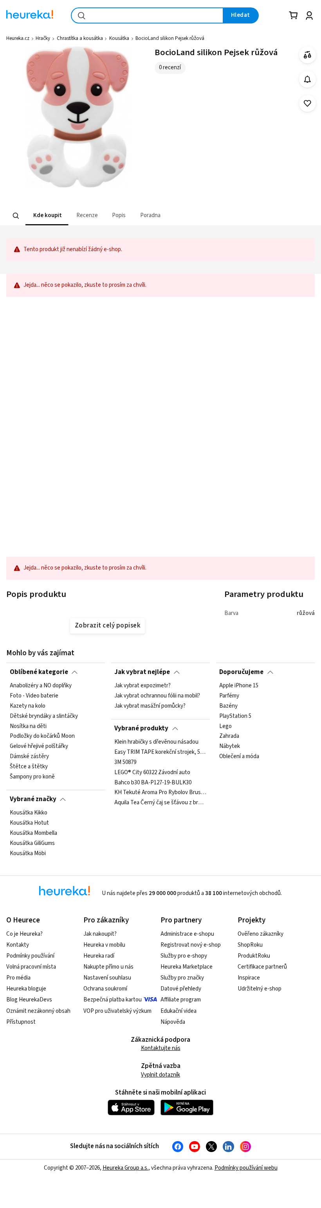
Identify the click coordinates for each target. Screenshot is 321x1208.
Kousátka (119, 38)
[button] (47, 215)
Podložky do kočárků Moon (42, 737)
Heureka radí (98, 956)
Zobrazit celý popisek (108, 625)
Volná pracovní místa (31, 967)
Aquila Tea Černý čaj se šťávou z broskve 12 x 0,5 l (160, 803)
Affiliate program (180, 1000)
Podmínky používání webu (246, 1168)
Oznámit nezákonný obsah (38, 1011)
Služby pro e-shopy (183, 956)
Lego (225, 726)
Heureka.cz (17, 38)
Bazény (228, 706)
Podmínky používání (30, 956)
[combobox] (147, 15)
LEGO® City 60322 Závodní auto (152, 773)
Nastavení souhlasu (107, 978)
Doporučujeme (241, 672)
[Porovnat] (307, 55)
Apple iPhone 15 (238, 686)
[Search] (16, 216)
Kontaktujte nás (160, 1048)
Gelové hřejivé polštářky (39, 747)
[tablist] (112, 215)
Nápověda (172, 1022)
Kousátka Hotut (29, 823)
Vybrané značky (33, 799)
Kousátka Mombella (33, 833)
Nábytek (229, 747)
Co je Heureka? (24, 934)
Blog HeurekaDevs (29, 1000)
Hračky (43, 38)
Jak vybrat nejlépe (142, 672)
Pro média (18, 978)
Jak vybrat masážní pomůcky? (150, 706)
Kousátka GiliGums (32, 843)
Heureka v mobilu (104, 945)
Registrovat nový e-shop (190, 945)
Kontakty (17, 945)
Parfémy (229, 696)
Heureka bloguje (26, 989)
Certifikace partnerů (262, 967)
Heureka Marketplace (186, 967)
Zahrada (229, 737)
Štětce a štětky (29, 767)
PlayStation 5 (235, 716)
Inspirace (249, 978)
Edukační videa (178, 1011)
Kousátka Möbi (28, 853)
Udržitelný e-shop (259, 989)
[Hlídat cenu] (307, 79)
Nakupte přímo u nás (108, 967)
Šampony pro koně (32, 777)
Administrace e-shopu (187, 934)
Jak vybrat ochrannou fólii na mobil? (157, 696)
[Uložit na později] (307, 103)
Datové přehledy (180, 989)
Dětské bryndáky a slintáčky (44, 716)
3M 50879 (125, 762)
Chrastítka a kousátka (80, 38)
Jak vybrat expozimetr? (142, 686)
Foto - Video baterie (34, 696)
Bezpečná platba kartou (112, 1000)
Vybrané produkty (141, 728)
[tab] (47, 215)
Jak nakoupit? (100, 934)
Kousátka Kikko (28, 813)
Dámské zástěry (29, 757)
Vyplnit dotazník (160, 1075)
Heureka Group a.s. (125, 1168)
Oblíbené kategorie (39, 672)
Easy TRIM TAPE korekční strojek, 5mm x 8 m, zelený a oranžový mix (160, 752)
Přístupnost (21, 1022)
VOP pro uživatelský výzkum (117, 1011)
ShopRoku (250, 945)
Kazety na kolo (27, 706)
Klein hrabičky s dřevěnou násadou (156, 742)
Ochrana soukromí (105, 989)
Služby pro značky (182, 978)
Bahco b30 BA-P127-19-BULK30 (152, 783)
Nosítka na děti (28, 726)
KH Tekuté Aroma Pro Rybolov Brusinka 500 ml (160, 793)
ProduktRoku (254, 956)
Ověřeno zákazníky (260, 934)
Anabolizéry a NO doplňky (41, 686)
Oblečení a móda (239, 757)
